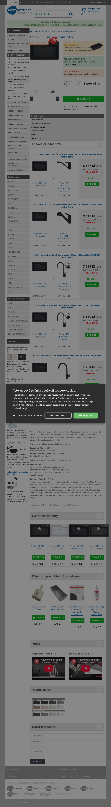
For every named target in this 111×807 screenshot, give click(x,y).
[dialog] (55, 403)
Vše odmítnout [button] (58, 415)
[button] (27, 415)
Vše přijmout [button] (86, 415)
